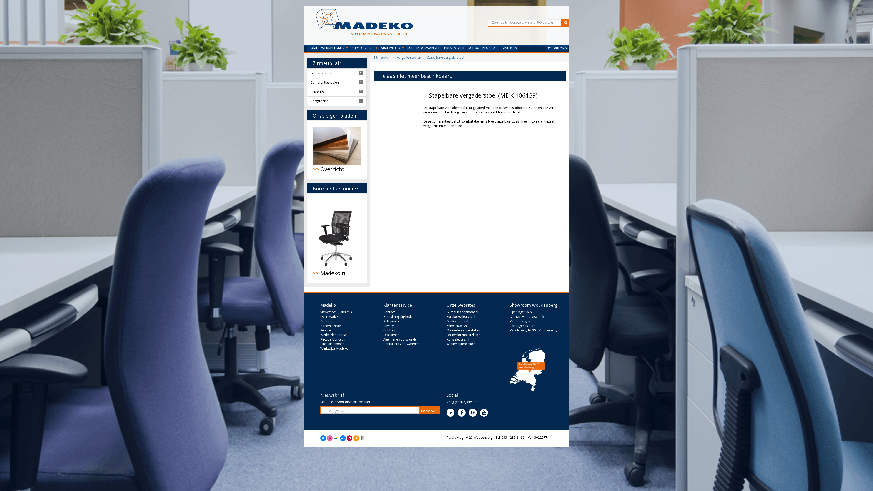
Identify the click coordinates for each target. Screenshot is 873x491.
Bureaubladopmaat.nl (462, 312)
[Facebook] (463, 413)
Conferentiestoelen (325, 82)
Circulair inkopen (332, 344)
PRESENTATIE (454, 47)
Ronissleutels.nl (458, 339)
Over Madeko (330, 316)
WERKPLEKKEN (333, 47)
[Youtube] (485, 413)
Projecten (327, 321)
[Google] (474, 413)
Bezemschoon (331, 325)
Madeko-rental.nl (459, 321)
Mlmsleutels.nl (457, 325)
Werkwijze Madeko (334, 348)
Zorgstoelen (320, 101)
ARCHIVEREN (391, 47)
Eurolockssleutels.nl (461, 316)
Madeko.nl (330, 273)
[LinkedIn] (452, 413)
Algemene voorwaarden (401, 339)
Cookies (389, 330)
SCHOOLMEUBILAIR (483, 47)
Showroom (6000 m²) (336, 312)
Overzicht (328, 169)
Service (325, 330)
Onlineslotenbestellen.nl (464, 335)
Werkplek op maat (333, 335)
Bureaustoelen (321, 73)
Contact (389, 312)
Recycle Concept (332, 339)
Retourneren (392, 321)
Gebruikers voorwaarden (401, 344)
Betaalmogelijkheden (398, 316)
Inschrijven (429, 411)
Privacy (388, 325)
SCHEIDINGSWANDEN (424, 47)
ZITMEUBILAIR (362, 47)
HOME (313, 47)
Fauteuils (317, 92)
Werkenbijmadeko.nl (461, 344)
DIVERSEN (509, 47)
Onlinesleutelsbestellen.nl (465, 330)
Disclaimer (391, 335)
